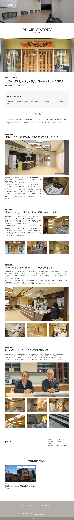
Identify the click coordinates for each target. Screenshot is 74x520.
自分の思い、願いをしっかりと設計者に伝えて (52, 122)
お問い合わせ (47, 505)
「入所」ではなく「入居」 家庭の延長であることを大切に (54, 119)
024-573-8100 (29, 505)
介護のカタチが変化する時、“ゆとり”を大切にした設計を (21, 119)
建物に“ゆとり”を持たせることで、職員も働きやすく (20, 122)
